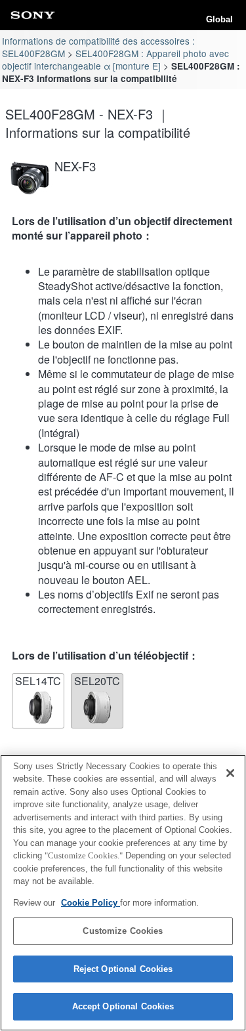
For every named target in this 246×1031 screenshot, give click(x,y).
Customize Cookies (123, 931)
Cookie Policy (90, 903)
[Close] (230, 773)
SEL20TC (97, 680)
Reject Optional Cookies (123, 969)
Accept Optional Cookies (123, 1006)
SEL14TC (38, 680)
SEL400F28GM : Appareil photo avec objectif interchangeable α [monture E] (115, 59)
